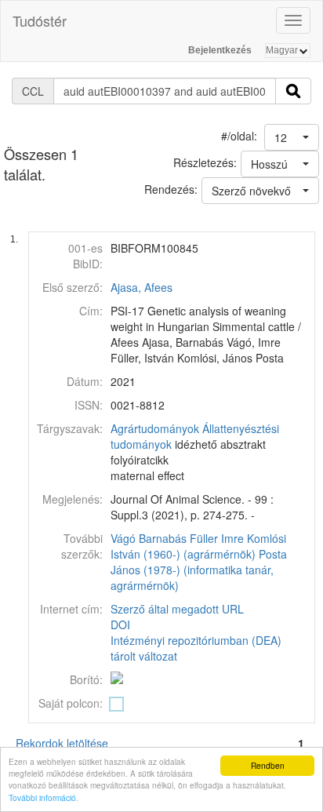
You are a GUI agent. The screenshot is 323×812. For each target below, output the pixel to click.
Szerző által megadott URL (177, 609)
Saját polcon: (70, 703)
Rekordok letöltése (62, 743)
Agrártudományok (155, 428)
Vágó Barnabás (149, 538)
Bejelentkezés (220, 50)
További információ (42, 797)
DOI (120, 624)
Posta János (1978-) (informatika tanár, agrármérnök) (199, 569)
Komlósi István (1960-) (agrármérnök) (198, 546)
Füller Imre (217, 538)
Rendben (268, 765)
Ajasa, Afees (141, 287)
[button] (291, 137)
